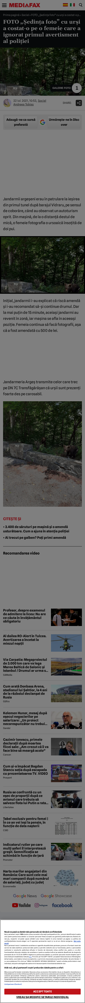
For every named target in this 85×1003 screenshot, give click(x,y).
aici (30, 957)
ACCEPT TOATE (42, 991)
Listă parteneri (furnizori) (13, 984)
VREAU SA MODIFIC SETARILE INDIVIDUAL (42, 997)
